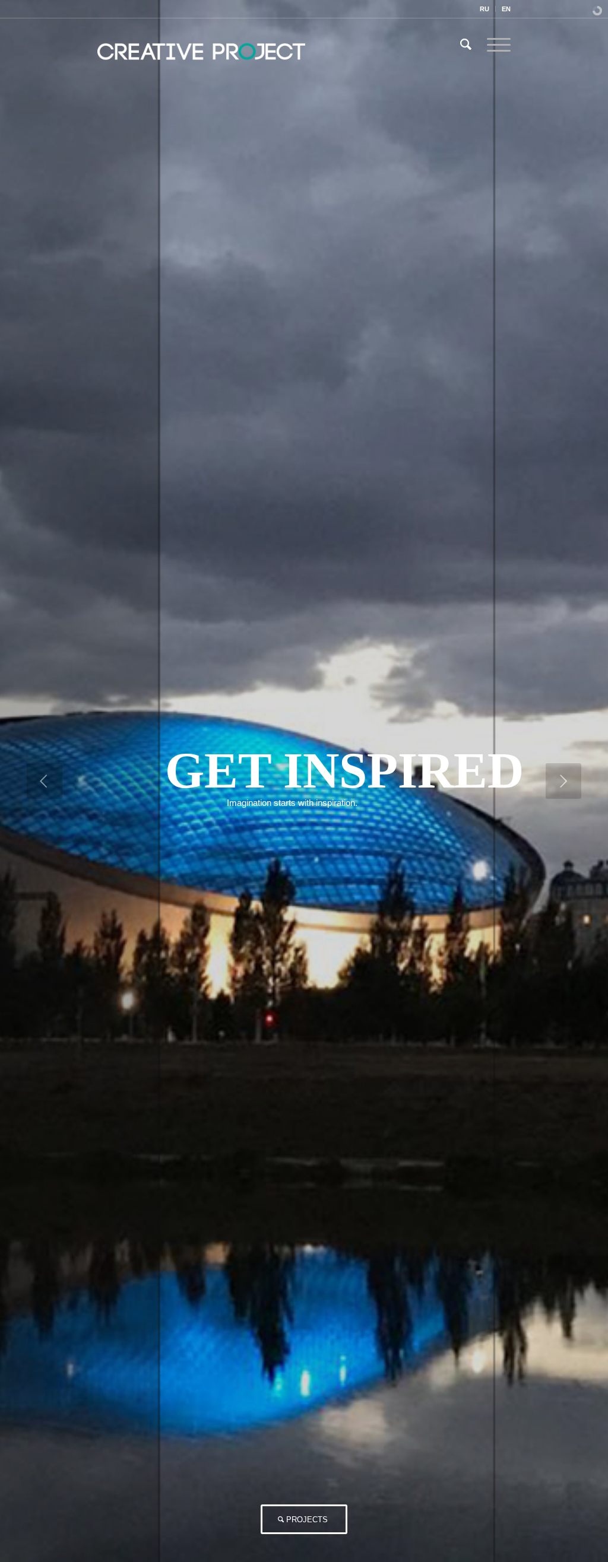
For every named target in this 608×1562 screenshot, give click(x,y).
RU (484, 8)
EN (506, 8)
